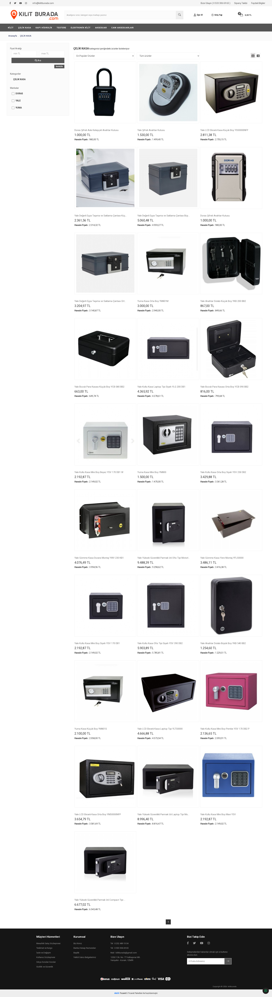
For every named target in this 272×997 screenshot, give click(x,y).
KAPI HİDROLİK (44, 27)
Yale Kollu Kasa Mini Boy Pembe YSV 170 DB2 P (224, 729)
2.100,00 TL (82, 733)
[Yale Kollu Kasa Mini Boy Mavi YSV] (231, 777)
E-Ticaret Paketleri (134, 993)
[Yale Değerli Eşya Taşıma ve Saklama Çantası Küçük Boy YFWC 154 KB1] (105, 178)
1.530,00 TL (145, 135)
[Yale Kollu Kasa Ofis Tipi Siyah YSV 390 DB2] (168, 605)
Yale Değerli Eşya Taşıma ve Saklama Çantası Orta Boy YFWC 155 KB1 (100, 301)
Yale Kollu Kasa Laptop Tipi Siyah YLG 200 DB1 (161, 387)
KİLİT (11, 27)
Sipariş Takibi (240, 3)
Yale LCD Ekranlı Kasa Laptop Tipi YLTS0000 (160, 729)
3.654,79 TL (82, 819)
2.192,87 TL (82, 477)
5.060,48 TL (145, 220)
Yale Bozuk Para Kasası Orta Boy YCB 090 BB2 (224, 387)
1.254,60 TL (208, 648)
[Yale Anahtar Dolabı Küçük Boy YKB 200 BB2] (231, 263)
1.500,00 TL (145, 477)
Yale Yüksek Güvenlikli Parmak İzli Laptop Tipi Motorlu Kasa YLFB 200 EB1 (163, 814)
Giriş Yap (218, 15)
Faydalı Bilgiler (258, 3)
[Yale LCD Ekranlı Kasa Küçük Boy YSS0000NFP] (231, 92)
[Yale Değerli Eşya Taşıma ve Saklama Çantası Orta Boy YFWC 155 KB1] (105, 263)
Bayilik (76, 953)
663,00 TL (81, 391)
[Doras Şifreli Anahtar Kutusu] (231, 178)
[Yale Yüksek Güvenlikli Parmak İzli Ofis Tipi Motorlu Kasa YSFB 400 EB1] (168, 520)
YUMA (19, 107)
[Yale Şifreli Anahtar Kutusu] (168, 92)
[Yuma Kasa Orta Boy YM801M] (168, 263)
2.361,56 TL (82, 220)
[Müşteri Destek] (266, 991)
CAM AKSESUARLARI (122, 27)
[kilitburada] (34, 15)
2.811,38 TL (208, 135)
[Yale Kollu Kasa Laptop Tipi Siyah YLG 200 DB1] (168, 349)
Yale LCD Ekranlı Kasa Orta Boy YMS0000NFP (97, 814)
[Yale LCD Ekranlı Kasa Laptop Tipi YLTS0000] (168, 691)
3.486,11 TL (208, 562)
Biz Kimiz (78, 943)
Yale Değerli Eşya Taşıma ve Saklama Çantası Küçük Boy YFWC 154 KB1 (100, 216)
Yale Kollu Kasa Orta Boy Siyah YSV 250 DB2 (223, 472)
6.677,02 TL (82, 904)
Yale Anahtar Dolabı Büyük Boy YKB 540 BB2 (223, 643)
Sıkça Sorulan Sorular (46, 962)
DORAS (19, 93)
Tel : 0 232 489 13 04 (119, 943)
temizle (59, 66)
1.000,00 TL (82, 135)
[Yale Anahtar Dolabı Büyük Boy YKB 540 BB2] (231, 605)
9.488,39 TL (145, 562)
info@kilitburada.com (43, 3)
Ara (39, 60)
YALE (18, 100)
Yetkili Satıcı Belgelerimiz (85, 957)
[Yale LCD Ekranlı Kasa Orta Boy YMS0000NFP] (105, 777)
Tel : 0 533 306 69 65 (119, 948)
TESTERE (61, 27)
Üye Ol (200, 15)
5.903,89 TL (145, 648)
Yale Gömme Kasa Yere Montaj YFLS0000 (222, 558)
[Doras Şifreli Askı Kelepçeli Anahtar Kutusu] (105, 92)
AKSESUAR (101, 27)
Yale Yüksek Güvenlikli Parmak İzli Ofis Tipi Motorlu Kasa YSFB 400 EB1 (163, 558)
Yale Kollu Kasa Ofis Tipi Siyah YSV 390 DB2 (160, 643)
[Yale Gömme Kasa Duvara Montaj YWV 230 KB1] (105, 520)
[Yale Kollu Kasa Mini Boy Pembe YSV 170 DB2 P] (231, 691)
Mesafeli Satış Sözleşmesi (48, 943)
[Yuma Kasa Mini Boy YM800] (168, 434)
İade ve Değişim (43, 953)
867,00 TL (207, 306)
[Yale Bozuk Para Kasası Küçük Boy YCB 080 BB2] (105, 349)
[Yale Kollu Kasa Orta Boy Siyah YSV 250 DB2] (231, 434)
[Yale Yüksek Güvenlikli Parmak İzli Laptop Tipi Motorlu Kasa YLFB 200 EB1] (168, 777)
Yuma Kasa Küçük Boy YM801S (90, 729)
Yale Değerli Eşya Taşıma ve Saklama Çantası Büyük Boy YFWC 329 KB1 (163, 216)
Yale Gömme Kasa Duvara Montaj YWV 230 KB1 (99, 558)
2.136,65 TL (208, 733)
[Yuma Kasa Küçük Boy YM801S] (105, 691)
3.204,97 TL (82, 306)
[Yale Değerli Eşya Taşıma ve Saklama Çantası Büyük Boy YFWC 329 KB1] (168, 178)
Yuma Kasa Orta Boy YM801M (152, 301)
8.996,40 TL (145, 819)
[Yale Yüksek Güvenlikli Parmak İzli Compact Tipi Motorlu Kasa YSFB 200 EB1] (105, 862)
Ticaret (120, 993)
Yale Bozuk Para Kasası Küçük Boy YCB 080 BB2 (99, 387)
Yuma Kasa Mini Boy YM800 (151, 472)
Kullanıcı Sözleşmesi (45, 957)
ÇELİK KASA (24, 27)
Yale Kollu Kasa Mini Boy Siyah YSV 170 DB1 (97, 643)
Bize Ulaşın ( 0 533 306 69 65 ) (215, 3)
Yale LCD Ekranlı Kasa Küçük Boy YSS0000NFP (224, 130)
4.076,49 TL (82, 562)
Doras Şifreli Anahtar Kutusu (215, 216)
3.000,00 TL (145, 306)
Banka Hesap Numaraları (85, 948)
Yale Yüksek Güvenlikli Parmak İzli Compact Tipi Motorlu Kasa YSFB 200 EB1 (100, 900)
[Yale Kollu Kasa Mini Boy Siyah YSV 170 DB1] (105, 605)
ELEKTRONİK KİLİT (81, 27)
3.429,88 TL (208, 477)
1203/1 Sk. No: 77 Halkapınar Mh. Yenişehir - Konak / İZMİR (125, 958)
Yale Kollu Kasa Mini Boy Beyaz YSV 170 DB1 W (98, 472)
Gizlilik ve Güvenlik (44, 967)
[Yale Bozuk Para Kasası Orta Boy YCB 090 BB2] (231, 349)
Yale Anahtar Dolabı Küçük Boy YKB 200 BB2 (223, 301)
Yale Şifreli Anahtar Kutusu (151, 130)
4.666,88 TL (145, 733)
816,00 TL (207, 391)
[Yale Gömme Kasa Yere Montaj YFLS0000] (231, 520)
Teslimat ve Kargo (44, 948)
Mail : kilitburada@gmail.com (123, 953)
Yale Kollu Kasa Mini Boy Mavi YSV (218, 814)
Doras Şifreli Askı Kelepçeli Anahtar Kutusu (96, 130)
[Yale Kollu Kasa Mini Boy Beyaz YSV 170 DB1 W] (105, 434)
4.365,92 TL (145, 391)
